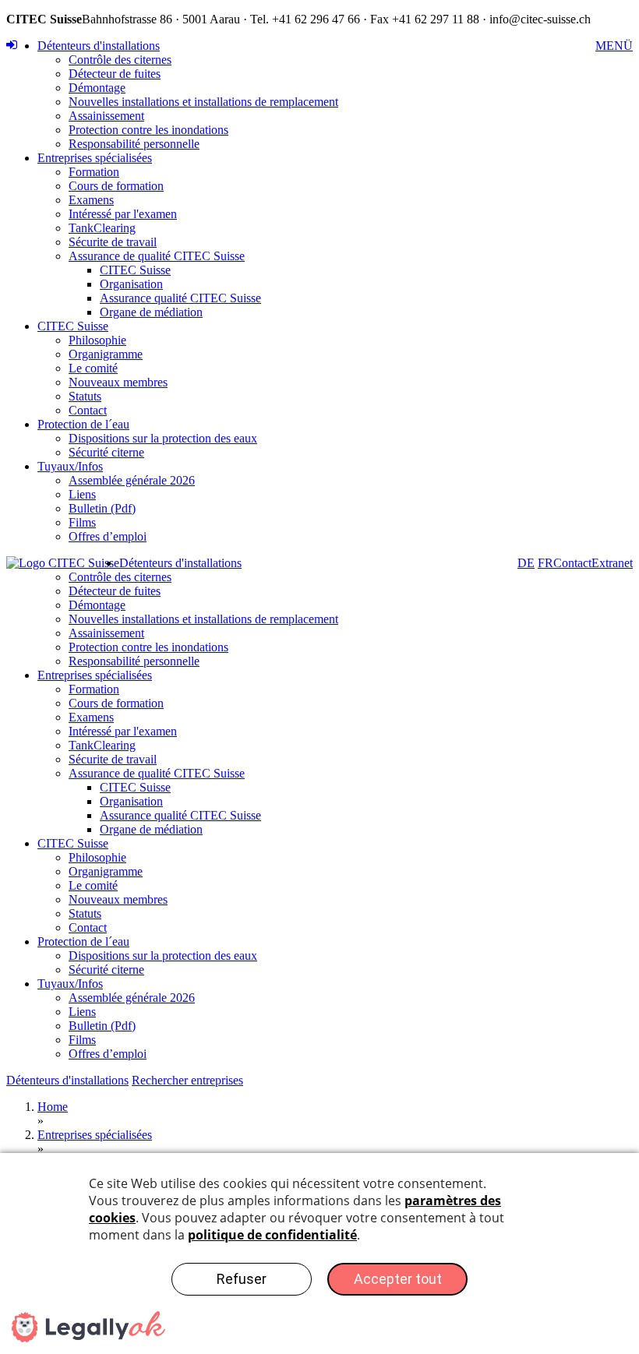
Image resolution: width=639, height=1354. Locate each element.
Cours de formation (116, 185)
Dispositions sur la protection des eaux (163, 438)
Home (52, 1106)
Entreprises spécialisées (94, 157)
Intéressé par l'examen (123, 213)
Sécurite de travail (113, 242)
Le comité (93, 368)
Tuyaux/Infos (70, 466)
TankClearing (102, 227)
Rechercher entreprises (187, 1080)
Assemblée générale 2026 (132, 480)
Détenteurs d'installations (98, 45)
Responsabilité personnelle (134, 143)
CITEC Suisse (135, 270)
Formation (94, 171)
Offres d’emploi (108, 536)
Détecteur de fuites (115, 73)
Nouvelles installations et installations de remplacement (203, 101)
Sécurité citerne (106, 452)
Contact (88, 410)
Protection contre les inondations (148, 129)
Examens (91, 199)
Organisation (131, 284)
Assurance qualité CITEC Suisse (180, 298)
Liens (82, 494)
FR (545, 562)
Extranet (612, 562)
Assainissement (106, 115)
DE (526, 562)
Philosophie (97, 340)
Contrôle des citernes (120, 59)
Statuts (85, 396)
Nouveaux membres (118, 382)
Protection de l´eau (83, 424)
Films (82, 522)
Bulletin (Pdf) (102, 508)
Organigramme (106, 354)
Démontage (97, 87)
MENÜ (614, 45)
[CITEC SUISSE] (62, 563)
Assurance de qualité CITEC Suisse (157, 256)
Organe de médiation (151, 312)
